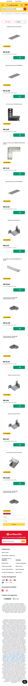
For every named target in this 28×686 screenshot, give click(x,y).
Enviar (23, 541)
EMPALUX (18, 653)
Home (3, 13)
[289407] (19, 290)
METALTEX (11, 654)
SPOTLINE (11, 661)
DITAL (7, 658)
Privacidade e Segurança (8, 555)
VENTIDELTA (14, 655)
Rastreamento (18, 1)
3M (7, 655)
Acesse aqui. (14, 682)
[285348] (19, 444)
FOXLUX (23, 653)
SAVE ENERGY (22, 660)
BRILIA (7, 660)
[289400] (19, 367)
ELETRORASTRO (15, 656)
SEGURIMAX (5, 661)
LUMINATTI (6, 654)
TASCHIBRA (12, 658)
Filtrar (8, 21)
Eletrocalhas (24, 13)
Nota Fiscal (19, 572)
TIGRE (9, 655)
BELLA (4, 658)
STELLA (16, 661)
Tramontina (8, 662)
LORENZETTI (22, 656)
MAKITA (8, 657)
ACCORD (4, 660)
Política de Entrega (7, 566)
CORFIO (4, 655)
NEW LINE (17, 660)
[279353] (19, 483)
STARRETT (13, 657)
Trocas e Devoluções (7, 569)
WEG (17, 657)
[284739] (19, 96)
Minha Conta (19, 566)
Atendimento (9, 1)
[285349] (19, 406)
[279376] (19, 57)
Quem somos (5, 552)
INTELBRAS (22, 655)
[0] (25, 5)
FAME (9, 656)
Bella (4, 662)
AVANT (23, 658)
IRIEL (19, 655)
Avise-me (14, 524)
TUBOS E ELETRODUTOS (17, 13)
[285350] (19, 251)
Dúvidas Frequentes (21, 563)
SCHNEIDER (17, 654)
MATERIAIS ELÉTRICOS (9, 13)
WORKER (23, 661)
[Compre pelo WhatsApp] (24, 682)
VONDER (4, 657)
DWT (19, 661)
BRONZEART (18, 658)
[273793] (19, 135)
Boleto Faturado (20, 569)
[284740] (19, 212)
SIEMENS (22, 654)
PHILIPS (14, 653)
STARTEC (12, 660)
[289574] (19, 173)
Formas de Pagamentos (8, 572)
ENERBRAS (5, 656)
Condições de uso (6, 558)
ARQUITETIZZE (22, 657)
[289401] (19, 328)
